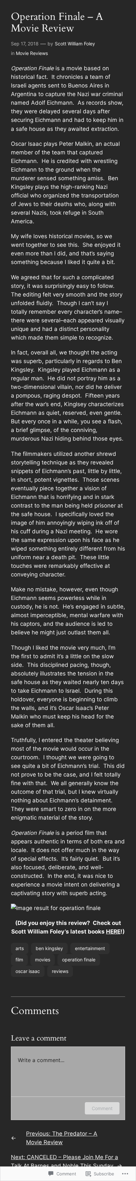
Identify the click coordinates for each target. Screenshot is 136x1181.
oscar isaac (28, 971)
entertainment (90, 948)
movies (42, 959)
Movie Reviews (32, 53)
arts (20, 948)
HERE (113, 931)
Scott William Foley (75, 43)
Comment (102, 1108)
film (19, 959)
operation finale (78, 959)
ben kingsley (49, 948)
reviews (60, 971)
